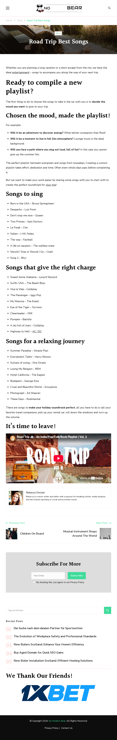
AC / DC (37, 331)
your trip (51, 185)
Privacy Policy (51, 728)
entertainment (20, 72)
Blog (58, 33)
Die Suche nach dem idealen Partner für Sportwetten (48, 628)
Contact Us (66, 728)
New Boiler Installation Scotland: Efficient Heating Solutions (53, 661)
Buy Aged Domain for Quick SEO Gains (38, 652)
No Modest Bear (57, 720)
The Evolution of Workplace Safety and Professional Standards (55, 636)
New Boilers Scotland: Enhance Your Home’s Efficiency (49, 644)
